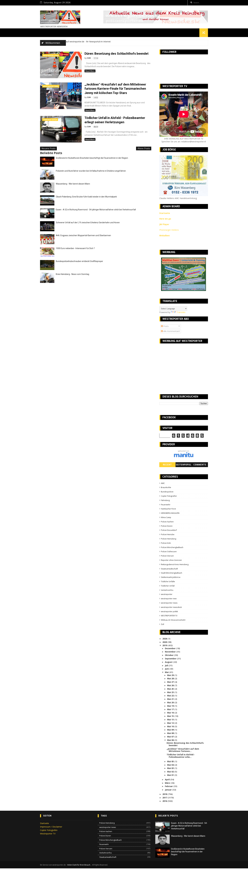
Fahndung (165, 500)
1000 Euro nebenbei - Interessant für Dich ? (75, 248)
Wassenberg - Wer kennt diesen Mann (73, 184)
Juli (167, 665)
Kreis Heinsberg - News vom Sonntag (72, 274)
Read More (90, 71)
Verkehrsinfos (167, 590)
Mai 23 (170, 692)
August (169, 662)
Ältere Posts (143, 148)
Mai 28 (170, 678)
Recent (167, 464)
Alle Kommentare (171, 331)
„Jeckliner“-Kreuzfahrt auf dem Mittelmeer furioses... (183, 750)
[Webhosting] (183, 456)
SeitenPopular (183, 465)
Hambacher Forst (168, 508)
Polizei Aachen (167, 521)
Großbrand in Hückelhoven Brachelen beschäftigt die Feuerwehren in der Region (92, 158)
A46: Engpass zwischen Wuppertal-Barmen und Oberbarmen (83, 235)
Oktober (169, 655)
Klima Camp (166, 517)
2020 (165, 642)
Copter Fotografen (169, 496)
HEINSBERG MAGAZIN (170, 513)
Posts (166, 326)
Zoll (162, 624)
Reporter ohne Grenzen (171, 560)
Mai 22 (170, 695)
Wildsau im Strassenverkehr (173, 620)
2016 (165, 801)
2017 (165, 797)
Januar (168, 789)
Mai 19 (170, 706)
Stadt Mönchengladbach (171, 573)
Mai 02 (170, 771)
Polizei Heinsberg (168, 538)
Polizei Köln (166, 543)
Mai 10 (170, 726)
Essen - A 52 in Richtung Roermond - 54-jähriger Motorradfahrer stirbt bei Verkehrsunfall (96, 209)
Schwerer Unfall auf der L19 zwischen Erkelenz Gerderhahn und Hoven (88, 222)
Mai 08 (170, 733)
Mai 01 (170, 775)
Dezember (170, 648)
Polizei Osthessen (169, 551)
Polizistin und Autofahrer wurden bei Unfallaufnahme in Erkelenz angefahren (91, 171)
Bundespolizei (167, 491)
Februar (169, 786)
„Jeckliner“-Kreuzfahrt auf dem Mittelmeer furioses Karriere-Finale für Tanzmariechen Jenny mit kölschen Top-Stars (115, 89)
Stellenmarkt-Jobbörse (170, 577)
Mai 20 (170, 702)
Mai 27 (170, 682)
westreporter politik (169, 611)
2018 (165, 794)
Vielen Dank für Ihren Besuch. (79, 865)
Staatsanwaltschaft (169, 568)
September (171, 658)
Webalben (164, 235)
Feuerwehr (165, 504)
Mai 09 (170, 729)
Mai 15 (170, 716)
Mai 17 (170, 709)
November (170, 651)
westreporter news (51, 55)
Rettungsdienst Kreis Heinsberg (174, 564)
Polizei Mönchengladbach (172, 547)
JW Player (164, 224)
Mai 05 (170, 761)
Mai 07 (170, 736)
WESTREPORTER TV (169, 615)
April (167, 779)
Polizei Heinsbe (167, 534)
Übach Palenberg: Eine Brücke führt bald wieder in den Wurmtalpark (86, 197)
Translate (181, 312)
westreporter (166, 594)
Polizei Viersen (167, 555)
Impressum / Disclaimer (51, 826)
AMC (163, 483)
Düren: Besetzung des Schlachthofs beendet (117, 53)
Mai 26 (170, 685)
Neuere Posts (48, 148)
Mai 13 (170, 719)
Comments (199, 464)
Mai (167, 672)
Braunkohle (166, 487)
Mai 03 (170, 768)
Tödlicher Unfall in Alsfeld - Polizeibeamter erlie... (181, 755)
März (168, 783)
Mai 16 (170, 712)
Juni (167, 668)
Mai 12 (170, 723)
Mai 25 (170, 688)
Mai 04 (170, 764)
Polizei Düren (167, 526)
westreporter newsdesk (171, 607)
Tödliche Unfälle (168, 581)
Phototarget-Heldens (169, 230)
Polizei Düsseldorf (169, 530)
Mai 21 (170, 699)
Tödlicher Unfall (50, 119)
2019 (165, 645)
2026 (165, 638)
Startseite (44, 823)
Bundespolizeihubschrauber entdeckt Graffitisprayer (79, 261)
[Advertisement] (183, 366)
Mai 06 (170, 740)
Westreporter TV (47, 833)
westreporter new (169, 598)
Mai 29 (170, 675)
